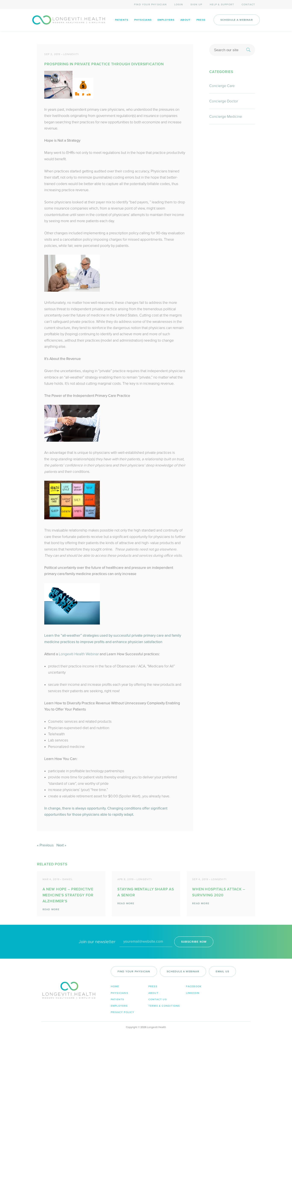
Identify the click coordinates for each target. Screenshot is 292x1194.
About (185, 19)
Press (200, 19)
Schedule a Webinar (183, 971)
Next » (61, 845)
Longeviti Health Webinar (79, 654)
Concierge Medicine (225, 116)
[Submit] (248, 50)
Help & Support (222, 4)
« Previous (45, 845)
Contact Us (157, 999)
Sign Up (196, 4)
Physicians (143, 19)
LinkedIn (193, 993)
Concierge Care (222, 86)
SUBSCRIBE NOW (194, 941)
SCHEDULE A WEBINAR (236, 19)
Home (115, 986)
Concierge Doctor (223, 101)
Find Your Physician (150, 4)
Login (178, 4)
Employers (166, 19)
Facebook (194, 986)
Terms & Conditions (164, 1005)
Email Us (222, 971)
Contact (248, 4)
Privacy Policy (122, 1012)
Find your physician (134, 971)
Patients (121, 19)
